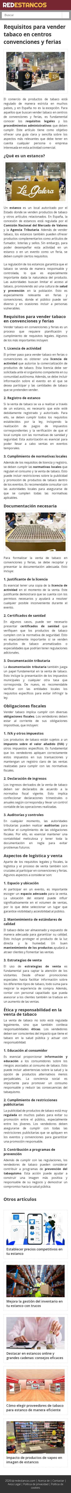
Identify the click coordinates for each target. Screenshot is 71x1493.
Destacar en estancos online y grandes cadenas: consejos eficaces (34, 1355)
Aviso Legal (14, 1484)
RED (25, 5)
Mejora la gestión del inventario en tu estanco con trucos (34, 1303)
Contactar (58, 1480)
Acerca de (44, 1480)
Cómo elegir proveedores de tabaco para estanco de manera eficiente (35, 1407)
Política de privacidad (35, 1484)
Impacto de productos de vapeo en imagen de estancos (34, 1459)
